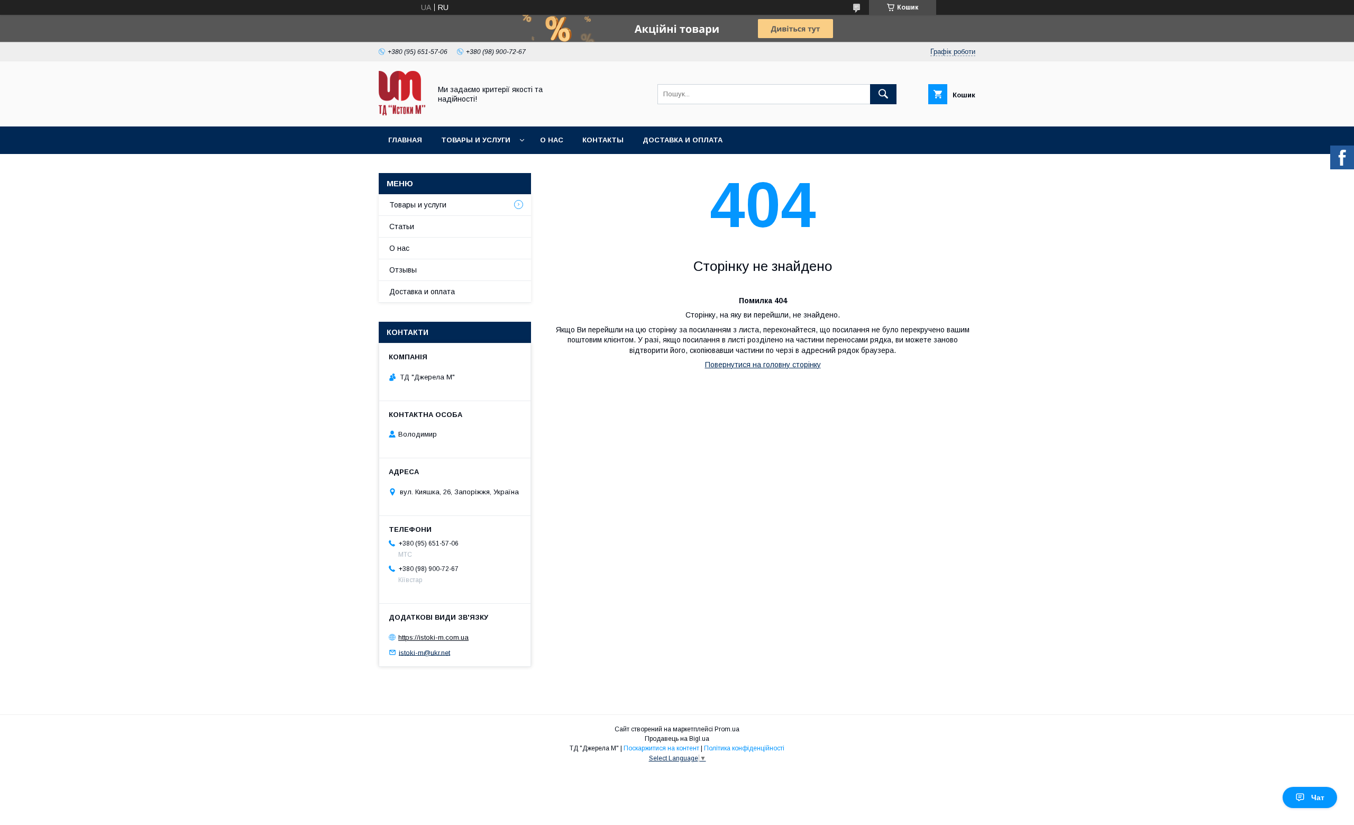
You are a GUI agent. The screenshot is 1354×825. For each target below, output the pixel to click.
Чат (1317, 797)
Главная (405, 140)
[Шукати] (883, 94)
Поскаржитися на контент (661, 748)
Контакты (603, 140)
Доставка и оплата (682, 140)
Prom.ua (727, 729)
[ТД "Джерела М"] (402, 112)
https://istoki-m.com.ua (433, 637)
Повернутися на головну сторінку (763, 364)
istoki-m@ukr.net (424, 652)
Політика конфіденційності (744, 748)
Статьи (401, 226)
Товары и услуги (475, 140)
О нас (551, 140)
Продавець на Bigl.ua (677, 738)
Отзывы (403, 270)
